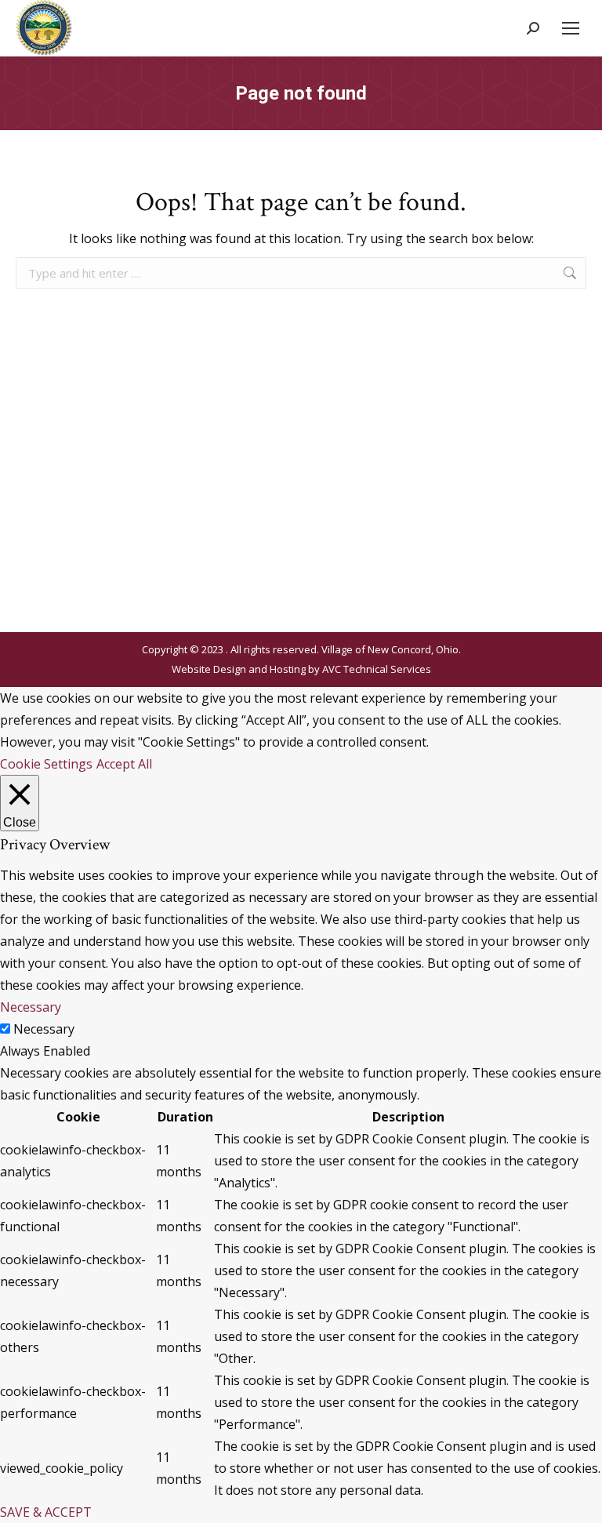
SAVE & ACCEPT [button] (46, 1512)
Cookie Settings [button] (46, 763)
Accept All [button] (124, 763)
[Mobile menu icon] (570, 28)
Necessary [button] (30, 1007)
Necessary (43, 1029)
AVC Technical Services (376, 669)
